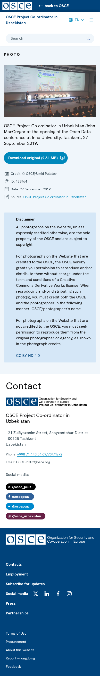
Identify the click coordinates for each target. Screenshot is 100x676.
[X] (35, 593)
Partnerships (17, 613)
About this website (20, 650)
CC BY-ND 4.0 (28, 355)
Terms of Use (16, 633)
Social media (17, 593)
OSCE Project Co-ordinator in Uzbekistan (32, 19)
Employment (17, 574)
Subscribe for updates (25, 583)
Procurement (16, 641)
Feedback (13, 666)
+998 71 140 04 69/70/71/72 (39, 454)
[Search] (88, 38)
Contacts (14, 564)
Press (11, 603)
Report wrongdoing (20, 658)
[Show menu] (91, 20)
